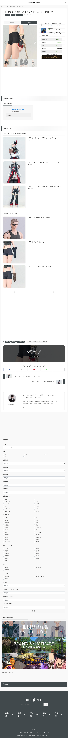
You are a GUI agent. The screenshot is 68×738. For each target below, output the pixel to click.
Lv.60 (37, 501)
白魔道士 (7, 522)
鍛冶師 (37, 548)
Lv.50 (37, 499)
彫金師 (37, 551)
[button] (35, 42)
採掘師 (6, 558)
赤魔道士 (38, 539)
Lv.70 (37, 504)
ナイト (6, 517)
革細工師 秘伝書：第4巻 (18, 109)
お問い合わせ (45, 732)
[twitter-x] (27, 407)
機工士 (37, 534)
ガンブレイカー (40, 520)
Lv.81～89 (7, 508)
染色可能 (7, 576)
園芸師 (37, 558)
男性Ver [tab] (12, 22)
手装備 (12, 14)
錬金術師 (7, 555)
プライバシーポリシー (35, 732)
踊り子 (6, 537)
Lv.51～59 (7, 501)
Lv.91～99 (7, 511)
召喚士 (6, 539)
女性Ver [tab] (29, 22)
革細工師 (7, 553)
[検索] (46, 704)
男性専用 (38, 567)
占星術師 (7, 525)
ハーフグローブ (19, 14)
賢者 (37, 525)
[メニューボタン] (65, 2)
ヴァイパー (39, 532)
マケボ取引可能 (40, 576)
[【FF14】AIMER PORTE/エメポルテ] (34, 2)
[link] (24, 407)
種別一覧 (7, 14)
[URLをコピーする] (59, 369)
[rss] (35, 730)
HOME (20, 732)
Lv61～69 (7, 504)
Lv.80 (37, 506)
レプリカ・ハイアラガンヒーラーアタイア (37, 341)
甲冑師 (6, 551)
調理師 (37, 555)
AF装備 (6, 578)
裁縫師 (37, 553)
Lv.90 (37, 508)
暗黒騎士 (7, 520)
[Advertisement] (35, 81)
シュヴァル (12, 404)
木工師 (6, 548)
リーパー (38, 527)
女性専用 (7, 569)
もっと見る (34, 292)
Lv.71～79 (7, 506)
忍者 (6, 532)
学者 (37, 522)
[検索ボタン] (2, 2)
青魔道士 (38, 542)
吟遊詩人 (7, 534)
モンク (6, 529)
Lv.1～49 (7, 499)
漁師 (6, 560)
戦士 (37, 517)
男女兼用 (7, 567)
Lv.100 (37, 511)
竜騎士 (6, 527)
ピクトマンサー (9, 542)
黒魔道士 (38, 537)
